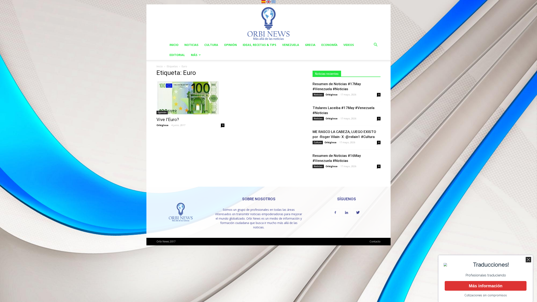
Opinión (230, 45)
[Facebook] (335, 212)
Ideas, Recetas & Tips (259, 45)
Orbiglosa (162, 125)
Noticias (191, 45)
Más (194, 55)
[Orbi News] (268, 22)
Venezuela (290, 45)
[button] (375, 45)
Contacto (375, 241)
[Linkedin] (346, 212)
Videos (348, 45)
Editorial (177, 55)
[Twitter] (358, 212)
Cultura (211, 45)
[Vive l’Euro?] (190, 97)
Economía (329, 45)
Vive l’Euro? (167, 119)
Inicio (174, 45)
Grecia (310, 45)
